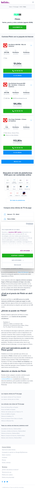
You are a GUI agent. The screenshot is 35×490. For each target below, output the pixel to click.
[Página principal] (5, 2)
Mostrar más (17, 161)
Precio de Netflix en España (8, 409)
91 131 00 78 (18, 71)
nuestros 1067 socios (15, 232)
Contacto (4, 457)
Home (10, 6)
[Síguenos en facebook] (2, 482)
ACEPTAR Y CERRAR (17, 255)
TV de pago (15, 6)
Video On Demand (23, 272)
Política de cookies (7, 475)
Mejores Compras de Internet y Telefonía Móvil (13, 435)
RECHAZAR (17, 265)
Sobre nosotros (6, 455)
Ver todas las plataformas (17, 200)
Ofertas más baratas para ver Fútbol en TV (12, 411)
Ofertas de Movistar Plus (7, 420)
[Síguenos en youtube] (7, 482)
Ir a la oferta (17, 75)
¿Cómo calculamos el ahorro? (10, 469)
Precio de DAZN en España (8, 414)
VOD (21, 6)
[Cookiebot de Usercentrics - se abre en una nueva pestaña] (26, 224)
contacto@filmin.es (6, 379)
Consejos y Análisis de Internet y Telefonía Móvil (13, 431)
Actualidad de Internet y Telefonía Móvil (11, 429)
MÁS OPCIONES (25, 250)
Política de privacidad (8, 477)
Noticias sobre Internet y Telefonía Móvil (11, 438)
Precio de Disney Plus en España (9, 407)
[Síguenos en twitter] (4, 482)
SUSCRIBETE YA (17, 27)
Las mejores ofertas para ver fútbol (10, 399)
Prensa (4, 460)
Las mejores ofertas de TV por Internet (11, 397)
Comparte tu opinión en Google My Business (14, 452)
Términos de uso (6, 472)
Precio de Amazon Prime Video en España (12, 418)
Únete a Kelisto (6, 462)
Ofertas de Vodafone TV (7, 416)
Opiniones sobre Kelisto (8, 450)
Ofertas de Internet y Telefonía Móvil (10, 433)
